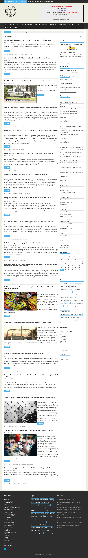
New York (73, 303)
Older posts (8, 488)
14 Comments (27, 371)
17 (61, 267)
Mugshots (16, 218)
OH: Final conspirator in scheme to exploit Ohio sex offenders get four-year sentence (30, 107)
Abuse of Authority (14, 371)
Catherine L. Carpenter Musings (67, 192)
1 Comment (27, 170)
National (6, 149)
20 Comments (23, 318)
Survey (61, 240)
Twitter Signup (67, 62)
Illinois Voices (63, 333)
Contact (69, 24)
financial (12, 426)
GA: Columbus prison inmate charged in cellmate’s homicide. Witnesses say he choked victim (31, 375)
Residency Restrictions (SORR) (20, 464)
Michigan (75, 300)
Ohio (61, 306)
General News (63, 204)
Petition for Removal (18, 170)
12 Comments (27, 483)
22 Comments (28, 104)
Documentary (63, 197)
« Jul (61, 276)
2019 (76, 72)
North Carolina (80, 303)
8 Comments (23, 218)
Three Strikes (21, 77)
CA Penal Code (63, 350)
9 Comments (26, 126)
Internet (71, 297)
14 (75, 265)
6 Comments (21, 149)
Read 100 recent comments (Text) (68, 92)
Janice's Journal (62, 24)
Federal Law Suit (64, 292)
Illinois (77, 294)
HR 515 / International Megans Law (68, 294)
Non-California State (9, 54)
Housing (15, 260)
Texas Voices (63, 341)
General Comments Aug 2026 (76, 147)
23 (82, 267)
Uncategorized (63, 245)
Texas (78, 317)
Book (61, 187)
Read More (6, 50)
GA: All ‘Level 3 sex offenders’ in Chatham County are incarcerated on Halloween (29, 81)
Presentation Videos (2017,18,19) (68, 70)
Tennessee (73, 317)
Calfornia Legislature (65, 358)
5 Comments (28, 77)
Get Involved (44, 24)
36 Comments (26, 239)
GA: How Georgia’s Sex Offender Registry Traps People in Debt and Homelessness (29, 397)
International (63, 211)
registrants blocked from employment (21, 350)
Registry (72, 308)
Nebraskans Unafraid (65, 338)
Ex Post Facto (77, 289)
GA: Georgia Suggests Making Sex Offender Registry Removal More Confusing (28, 153)
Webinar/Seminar (64, 247)
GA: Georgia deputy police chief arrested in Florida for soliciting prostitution (27, 468)
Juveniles (77, 297)
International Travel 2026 (71, 100)
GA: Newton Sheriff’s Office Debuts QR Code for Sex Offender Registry (26, 174)
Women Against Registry (66, 342)
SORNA (80, 314)
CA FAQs (37, 24)
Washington (80, 320)
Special (61, 238)
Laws (18, 24)
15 (79, 265)
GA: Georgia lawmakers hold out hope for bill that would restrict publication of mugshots (28, 198)
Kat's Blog (63, 300)
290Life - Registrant (64, 283)
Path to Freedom (8, 27)
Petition (62, 233)
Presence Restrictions (65, 308)
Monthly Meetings (51, 12)
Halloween (21, 104)
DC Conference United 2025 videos (61, 16)
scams (20, 126)
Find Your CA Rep (64, 359)
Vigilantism (70, 320)
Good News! (63, 207)
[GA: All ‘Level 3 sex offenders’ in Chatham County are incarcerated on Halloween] (20, 85)
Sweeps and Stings (17, 239)
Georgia (16, 54)
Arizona (62, 286)
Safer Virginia (63, 339)
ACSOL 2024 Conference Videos (61, 19)
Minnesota (81, 300)
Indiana (81, 294)
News (5, 24)
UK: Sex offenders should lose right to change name (40, 1)
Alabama (81, 283)
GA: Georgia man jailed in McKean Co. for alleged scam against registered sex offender (31, 130)
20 (72, 267)
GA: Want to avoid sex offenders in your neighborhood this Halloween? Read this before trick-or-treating (29, 287)
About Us (12, 24)
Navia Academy (63, 336)
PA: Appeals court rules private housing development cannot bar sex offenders (28, 430)
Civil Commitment (64, 289)
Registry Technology (18, 193)
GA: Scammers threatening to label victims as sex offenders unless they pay (27, 40)
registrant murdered (18, 393)
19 (68, 267)
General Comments (76, 24)
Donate (15, 27)
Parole (70, 306)
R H (13, 42)
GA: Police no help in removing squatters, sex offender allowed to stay (26, 243)
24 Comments (23, 426)
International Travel (64, 216)
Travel (23, 24)
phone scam (21, 54)
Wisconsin (63, 322)
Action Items (63, 185)
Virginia (75, 320)
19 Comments (23, 283)
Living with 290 (53, 24)
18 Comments (29, 54)
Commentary (63, 195)
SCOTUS (76, 314)
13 (72, 265)
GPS (74, 292)
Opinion (65, 306)
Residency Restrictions (65, 311)
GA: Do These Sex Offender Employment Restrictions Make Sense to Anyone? (28, 323)
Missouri (62, 303)
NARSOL (62, 334)
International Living (64, 214)
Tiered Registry (64, 320)
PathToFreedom (64, 231)
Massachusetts (69, 300)
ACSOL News (63, 183)
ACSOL (61, 180)
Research (62, 235)
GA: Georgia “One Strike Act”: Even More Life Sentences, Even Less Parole (27, 58)
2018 (73, 72)
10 (61, 265)
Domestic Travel (64, 199)
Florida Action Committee (66, 331)
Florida (70, 292)
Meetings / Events (64, 223)
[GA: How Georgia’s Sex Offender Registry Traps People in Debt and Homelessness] (20, 402)
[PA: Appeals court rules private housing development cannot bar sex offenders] (20, 435)
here (70, 46)
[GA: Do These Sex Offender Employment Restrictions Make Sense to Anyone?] (20, 327)
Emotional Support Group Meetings (61, 14)
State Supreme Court (65, 317)
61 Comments (27, 193)
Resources (29, 24)
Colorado (71, 289)
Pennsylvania (75, 306)
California (62, 190)
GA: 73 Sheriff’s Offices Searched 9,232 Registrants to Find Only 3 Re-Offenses (28, 222)
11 (65, 265)
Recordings (59, 12)
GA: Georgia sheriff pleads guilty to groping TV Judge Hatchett (23, 354)
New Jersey (67, 303)
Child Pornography (74, 286)
